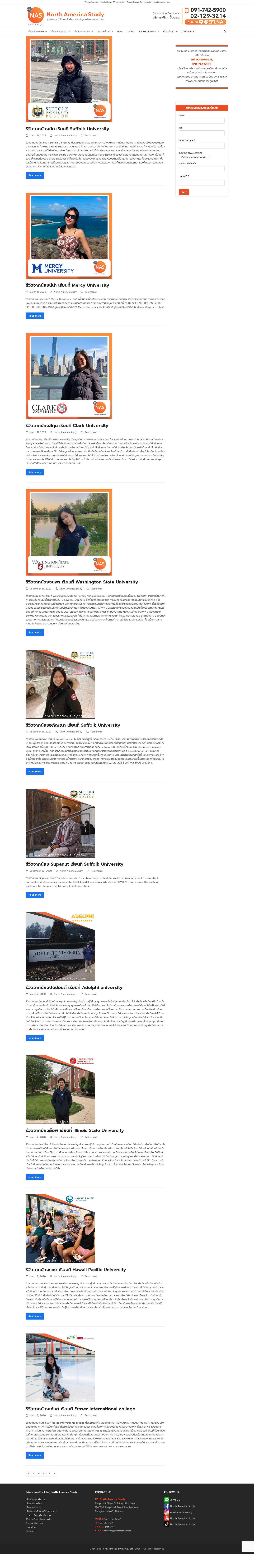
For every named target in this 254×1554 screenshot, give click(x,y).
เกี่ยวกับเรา (31, 1527)
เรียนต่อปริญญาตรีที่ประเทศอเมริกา (113, 2)
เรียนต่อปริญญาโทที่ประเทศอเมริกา (139, 2)
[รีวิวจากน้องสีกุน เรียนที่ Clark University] (69, 376)
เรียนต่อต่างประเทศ (91, 2)
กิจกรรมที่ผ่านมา (34, 1523)
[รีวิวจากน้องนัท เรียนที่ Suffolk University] (69, 79)
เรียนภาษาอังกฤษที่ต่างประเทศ (41, 1511)
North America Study (65, 135)
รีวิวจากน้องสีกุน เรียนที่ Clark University (67, 425)
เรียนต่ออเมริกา (34, 1503)
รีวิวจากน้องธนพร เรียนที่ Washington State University (82, 582)
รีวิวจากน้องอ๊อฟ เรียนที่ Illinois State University (75, 1130)
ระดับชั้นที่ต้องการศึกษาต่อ (190, 153)
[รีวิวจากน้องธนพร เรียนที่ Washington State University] (69, 532)
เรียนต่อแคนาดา (34, 1507)
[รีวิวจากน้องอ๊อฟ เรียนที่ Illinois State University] (60, 1089)
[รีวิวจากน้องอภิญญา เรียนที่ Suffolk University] (60, 684)
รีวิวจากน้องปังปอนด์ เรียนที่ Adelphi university (74, 987)
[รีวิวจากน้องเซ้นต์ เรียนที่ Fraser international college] (60, 1368)
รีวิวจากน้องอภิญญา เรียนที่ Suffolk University (73, 725)
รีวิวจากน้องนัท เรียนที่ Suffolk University (67, 128)
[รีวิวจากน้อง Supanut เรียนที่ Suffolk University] (60, 823)
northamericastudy (180, 1512)
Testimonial (91, 135)
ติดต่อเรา (30, 1531)
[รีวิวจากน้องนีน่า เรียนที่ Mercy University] (69, 235)
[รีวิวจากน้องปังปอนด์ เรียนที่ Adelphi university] (60, 946)
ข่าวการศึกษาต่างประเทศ (38, 1515)
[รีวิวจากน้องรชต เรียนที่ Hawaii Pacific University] (60, 1228)
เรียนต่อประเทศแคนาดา (161, 2)
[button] (225, 31)
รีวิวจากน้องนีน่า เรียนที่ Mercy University (67, 285)
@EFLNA (174, 1500)
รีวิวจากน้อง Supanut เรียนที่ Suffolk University (74, 864)
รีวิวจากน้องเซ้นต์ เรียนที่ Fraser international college (80, 1409)
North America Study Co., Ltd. (118, 1548)
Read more (35, 175)
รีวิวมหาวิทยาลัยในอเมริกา (39, 1519)
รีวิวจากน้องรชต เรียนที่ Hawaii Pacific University (76, 1269)
